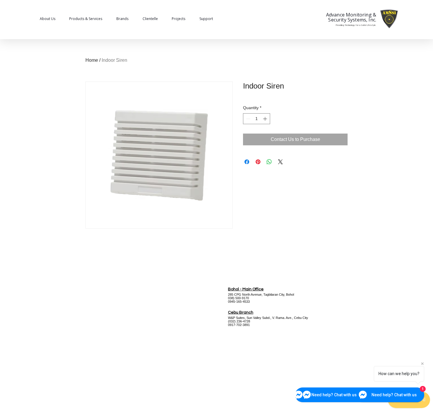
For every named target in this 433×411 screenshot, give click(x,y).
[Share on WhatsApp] (269, 161)
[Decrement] (247, 119)
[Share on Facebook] (246, 161)
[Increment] (265, 119)
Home (91, 60)
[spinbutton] (256, 119)
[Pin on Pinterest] (258, 161)
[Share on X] (280, 161)
